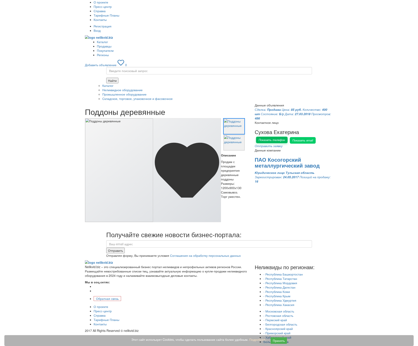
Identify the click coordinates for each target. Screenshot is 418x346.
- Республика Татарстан (280, 278)
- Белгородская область (280, 324)
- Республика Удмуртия (279, 300)
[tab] (234, 126)
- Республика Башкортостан (283, 274)
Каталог (102, 42)
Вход (97, 30)
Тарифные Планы (106, 15)
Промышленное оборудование (124, 94)
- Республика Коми (276, 291)
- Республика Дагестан (279, 287)
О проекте (101, 2)
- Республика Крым (276, 296)
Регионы (103, 55)
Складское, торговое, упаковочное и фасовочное (137, 98)
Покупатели (105, 50)
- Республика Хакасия (278, 304)
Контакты (100, 19)
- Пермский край (275, 320)
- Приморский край (276, 333)
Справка (100, 11)
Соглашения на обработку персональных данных (205, 255)
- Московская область (278, 311)
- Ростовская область (278, 315)
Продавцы (104, 46)
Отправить (115, 250)
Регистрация (102, 26)
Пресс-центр (103, 6)
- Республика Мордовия (280, 283)
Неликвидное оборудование (122, 90)
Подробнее (257, 339)
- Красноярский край (278, 328)
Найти (112, 80)
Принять (279, 340)
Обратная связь (107, 298)
